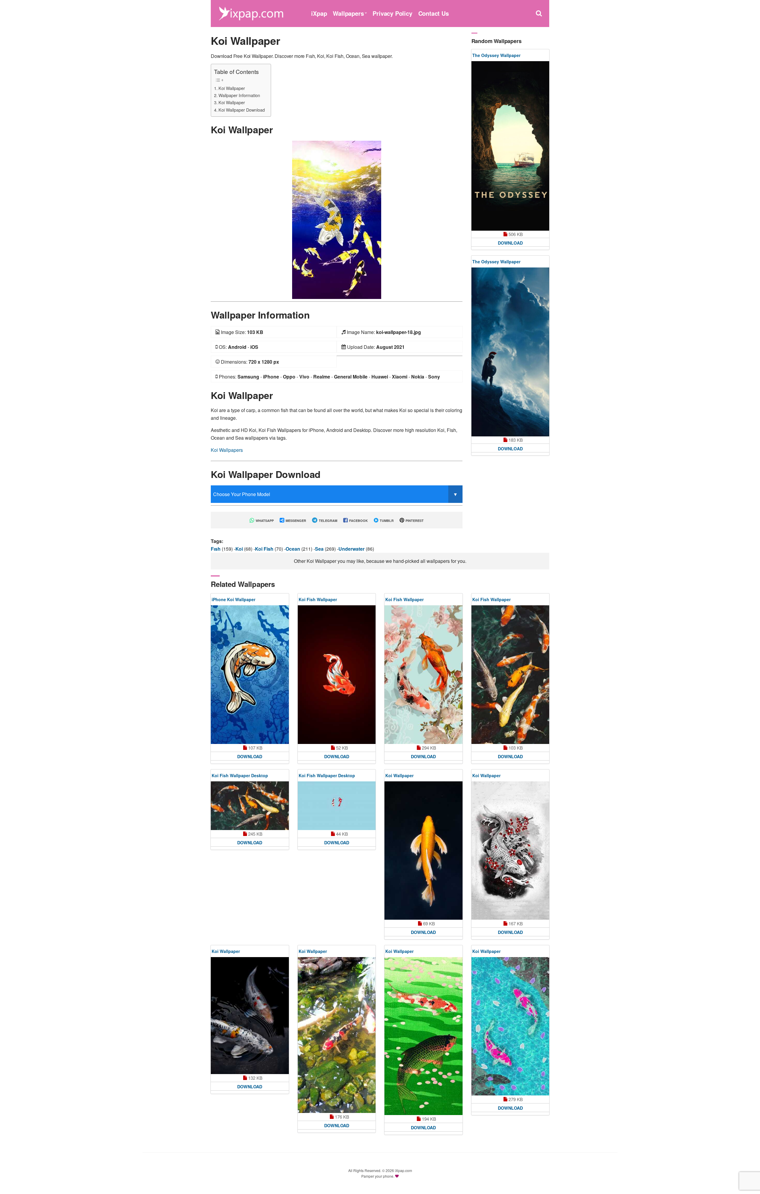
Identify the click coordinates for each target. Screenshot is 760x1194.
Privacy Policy (392, 13)
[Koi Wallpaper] (336, 219)
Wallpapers (348, 13)
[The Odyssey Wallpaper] (510, 146)
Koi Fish (265, 548)
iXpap (319, 13)
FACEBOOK (358, 520)
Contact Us (433, 13)
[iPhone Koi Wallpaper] (250, 674)
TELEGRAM (327, 520)
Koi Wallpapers (227, 449)
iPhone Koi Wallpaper (233, 599)
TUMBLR (386, 520)
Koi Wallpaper (231, 88)
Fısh (216, 548)
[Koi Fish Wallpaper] (337, 674)
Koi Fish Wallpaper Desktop (240, 775)
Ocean (293, 548)
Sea (320, 548)
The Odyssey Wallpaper (496, 55)
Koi (239, 548)
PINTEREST (414, 520)
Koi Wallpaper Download (241, 110)
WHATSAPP (264, 520)
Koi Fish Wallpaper (318, 599)
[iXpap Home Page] (251, 12)
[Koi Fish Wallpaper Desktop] (250, 805)
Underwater (352, 548)
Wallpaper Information (239, 95)
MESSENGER (295, 520)
